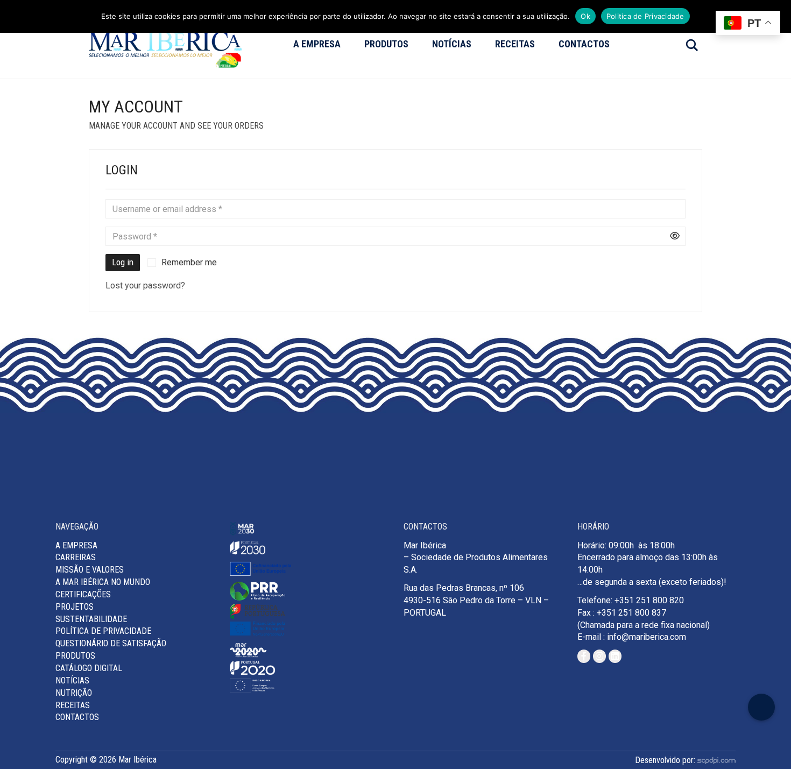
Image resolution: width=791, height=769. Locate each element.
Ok (585, 16)
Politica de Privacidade (645, 16)
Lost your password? (145, 285)
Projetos (74, 607)
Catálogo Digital (88, 668)
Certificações (83, 594)
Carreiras (75, 557)
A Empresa (317, 44)
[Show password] (675, 236)
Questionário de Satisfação (110, 643)
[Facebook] (583, 656)
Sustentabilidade (91, 619)
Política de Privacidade (103, 631)
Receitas (515, 44)
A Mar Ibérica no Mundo (102, 582)
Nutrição (73, 693)
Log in (122, 262)
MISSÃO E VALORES (89, 570)
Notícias (451, 44)
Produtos (386, 44)
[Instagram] (599, 656)
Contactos (584, 44)
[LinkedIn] (615, 656)
